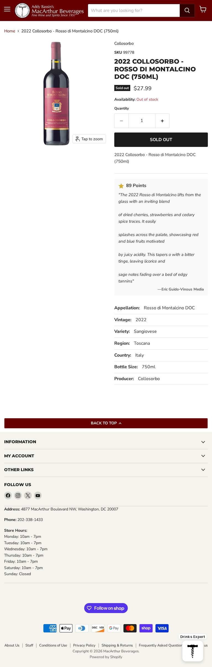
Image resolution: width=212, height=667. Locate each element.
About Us (11, 645)
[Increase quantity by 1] (162, 120)
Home (9, 31)
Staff (29, 645)
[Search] (187, 10)
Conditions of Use (53, 645)
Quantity (121, 109)
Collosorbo (124, 43)
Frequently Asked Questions (161, 645)
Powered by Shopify (106, 657)
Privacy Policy (84, 645)
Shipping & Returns (117, 645)
